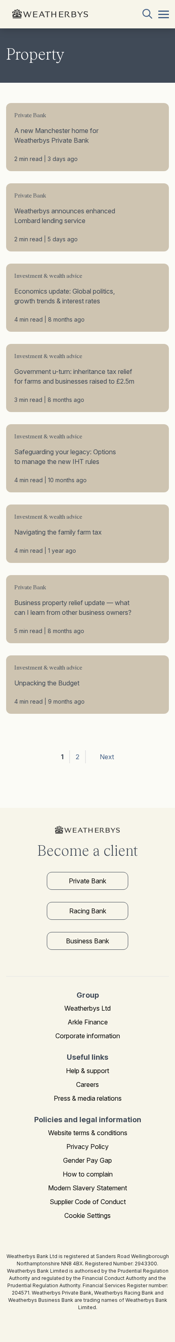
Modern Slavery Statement (87, 1188)
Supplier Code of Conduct (88, 1202)
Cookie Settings (87, 1215)
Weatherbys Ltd (87, 1008)
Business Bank (87, 941)
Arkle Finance (88, 1022)
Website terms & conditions (87, 1133)
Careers (87, 1084)
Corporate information (87, 1036)
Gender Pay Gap (87, 1160)
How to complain (88, 1174)
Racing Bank (87, 911)
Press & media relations (88, 1098)
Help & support (87, 1071)
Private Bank (87, 881)
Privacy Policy (87, 1146)
